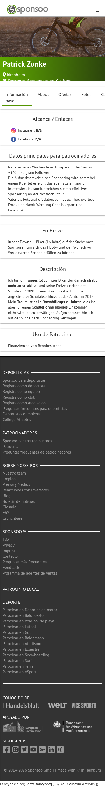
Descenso (17, 80)
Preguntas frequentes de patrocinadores (37, 452)
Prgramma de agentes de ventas (30, 573)
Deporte (11, 602)
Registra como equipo (21, 391)
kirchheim (16, 74)
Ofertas (65, 94)
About (43, 94)
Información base (17, 97)
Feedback (11, 567)
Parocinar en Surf (17, 660)
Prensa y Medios (16, 484)
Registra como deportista (24, 385)
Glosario (9, 507)
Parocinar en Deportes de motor (30, 609)
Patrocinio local (21, 589)
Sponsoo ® (14, 531)
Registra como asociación (24, 402)
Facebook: (29, 139)
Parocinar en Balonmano (23, 638)
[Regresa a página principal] (49, 9)
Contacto (10, 556)
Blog (6, 495)
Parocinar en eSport (19, 671)
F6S (6, 512)
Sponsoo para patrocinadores (27, 440)
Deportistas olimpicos (21, 413)
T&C (6, 539)
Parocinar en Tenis (18, 666)
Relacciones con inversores (26, 490)
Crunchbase (13, 518)
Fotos (86, 94)
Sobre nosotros (20, 465)
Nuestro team (14, 473)
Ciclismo (64, 80)
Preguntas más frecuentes (25, 561)
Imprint (9, 550)
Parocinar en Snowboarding (26, 654)
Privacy (9, 545)
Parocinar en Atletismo (22, 643)
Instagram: (29, 130)
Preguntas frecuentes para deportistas (35, 408)
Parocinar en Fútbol (19, 626)
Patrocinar (11, 446)
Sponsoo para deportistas (24, 380)
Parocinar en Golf (17, 632)
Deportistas (16, 372)
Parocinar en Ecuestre (21, 649)
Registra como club (19, 397)
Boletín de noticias (19, 501)
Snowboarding (40, 80)
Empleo (9, 478)
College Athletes (17, 419)
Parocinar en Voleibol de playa (28, 621)
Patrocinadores (20, 433)
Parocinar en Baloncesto (23, 615)
